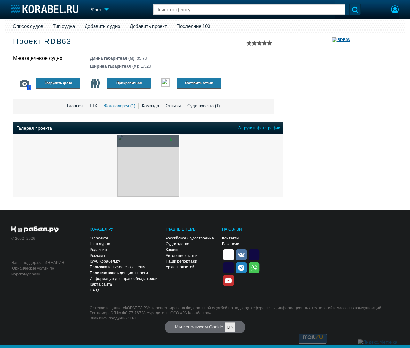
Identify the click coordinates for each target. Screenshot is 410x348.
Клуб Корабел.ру (105, 261)
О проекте (99, 238)
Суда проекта (203, 105)
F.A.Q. (95, 290)
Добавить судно (102, 26)
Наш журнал (101, 244)
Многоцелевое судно (37, 58)
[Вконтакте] (241, 254)
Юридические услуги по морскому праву (32, 271)
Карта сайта (101, 284)
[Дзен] (228, 254)
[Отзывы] (165, 83)
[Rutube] (254, 254)
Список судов (28, 26)
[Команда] (95, 83)
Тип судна (64, 26)
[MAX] (228, 267)
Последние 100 (193, 26)
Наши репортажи (181, 261)
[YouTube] (228, 279)
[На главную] (44, 9)
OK (230, 327)
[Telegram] (241, 267)
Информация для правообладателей (124, 278)
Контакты (230, 238)
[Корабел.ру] (35, 229)
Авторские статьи (182, 255)
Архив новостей (180, 267)
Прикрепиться (129, 83)
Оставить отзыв (199, 83)
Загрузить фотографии (259, 128)
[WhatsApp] (254, 267)
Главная (75, 105)
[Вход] (395, 10)
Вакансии (230, 244)
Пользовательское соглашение (118, 267)
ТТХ (93, 105)
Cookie (216, 326)
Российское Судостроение (190, 238)
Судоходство (177, 244)
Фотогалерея (119, 105)
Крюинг (172, 250)
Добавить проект (148, 26)
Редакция (98, 250)
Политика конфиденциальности (119, 273)
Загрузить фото (58, 83)
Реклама (97, 255)
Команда (150, 105)
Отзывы (173, 105)
